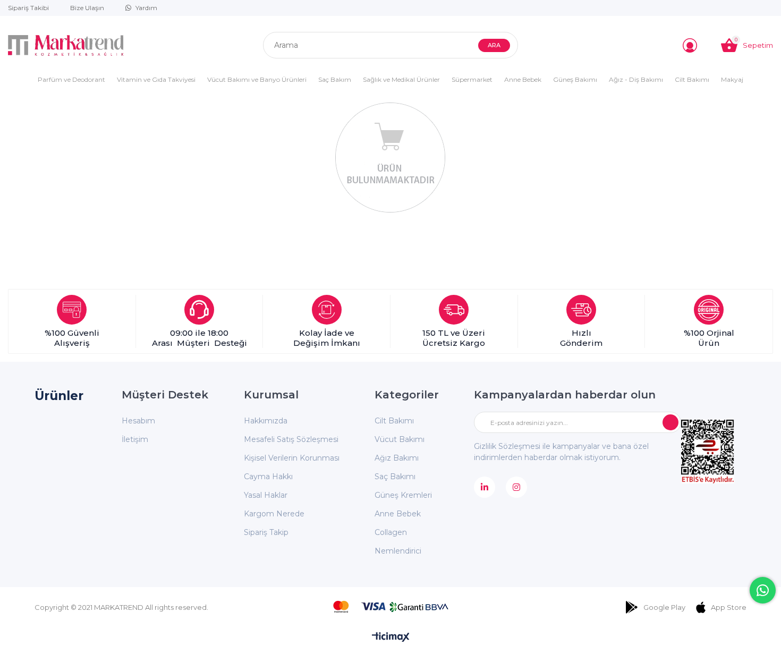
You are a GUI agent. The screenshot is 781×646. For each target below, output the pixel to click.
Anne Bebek (522, 79)
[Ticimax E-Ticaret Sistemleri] (391, 637)
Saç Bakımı (395, 476)
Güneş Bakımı (575, 79)
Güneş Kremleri (403, 495)
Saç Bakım (334, 79)
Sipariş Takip (266, 532)
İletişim (135, 439)
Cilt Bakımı (692, 79)
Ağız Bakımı (397, 458)
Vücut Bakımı (400, 439)
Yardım (146, 8)
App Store (728, 607)
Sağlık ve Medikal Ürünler (401, 79)
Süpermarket (472, 79)
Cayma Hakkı (268, 476)
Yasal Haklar (265, 495)
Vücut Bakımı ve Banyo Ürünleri (257, 79)
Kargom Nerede (274, 513)
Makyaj (732, 79)
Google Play (664, 607)
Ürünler (59, 395)
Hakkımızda (265, 421)
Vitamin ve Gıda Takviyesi (156, 79)
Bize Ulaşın (87, 8)
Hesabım (138, 421)
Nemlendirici (398, 551)
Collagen (391, 532)
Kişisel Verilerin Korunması (291, 458)
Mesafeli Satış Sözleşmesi (291, 439)
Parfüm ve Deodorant (71, 79)
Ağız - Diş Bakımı (636, 79)
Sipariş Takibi (28, 8)
